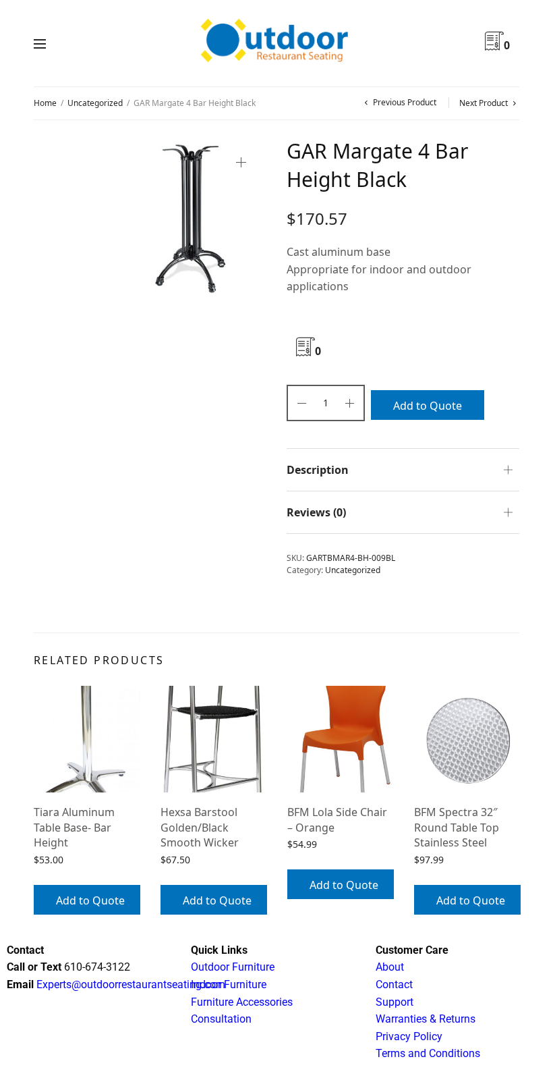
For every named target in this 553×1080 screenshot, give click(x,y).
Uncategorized (95, 103)
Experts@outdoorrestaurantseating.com (129, 984)
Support (394, 1002)
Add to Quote (427, 405)
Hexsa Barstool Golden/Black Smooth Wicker (200, 827)
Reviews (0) (316, 512)
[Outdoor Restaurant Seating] (276, 43)
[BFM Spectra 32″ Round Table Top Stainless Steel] (467, 739)
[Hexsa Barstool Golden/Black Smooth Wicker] (214, 739)
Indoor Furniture (228, 984)
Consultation (221, 1019)
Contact (394, 984)
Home (45, 103)
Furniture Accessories (242, 1002)
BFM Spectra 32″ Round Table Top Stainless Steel (456, 827)
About (390, 967)
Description (318, 469)
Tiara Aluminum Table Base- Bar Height (74, 827)
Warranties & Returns (425, 1019)
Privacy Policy (409, 1036)
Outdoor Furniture (232, 967)
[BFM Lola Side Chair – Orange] (340, 739)
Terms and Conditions (428, 1053)
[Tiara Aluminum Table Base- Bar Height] (87, 739)
